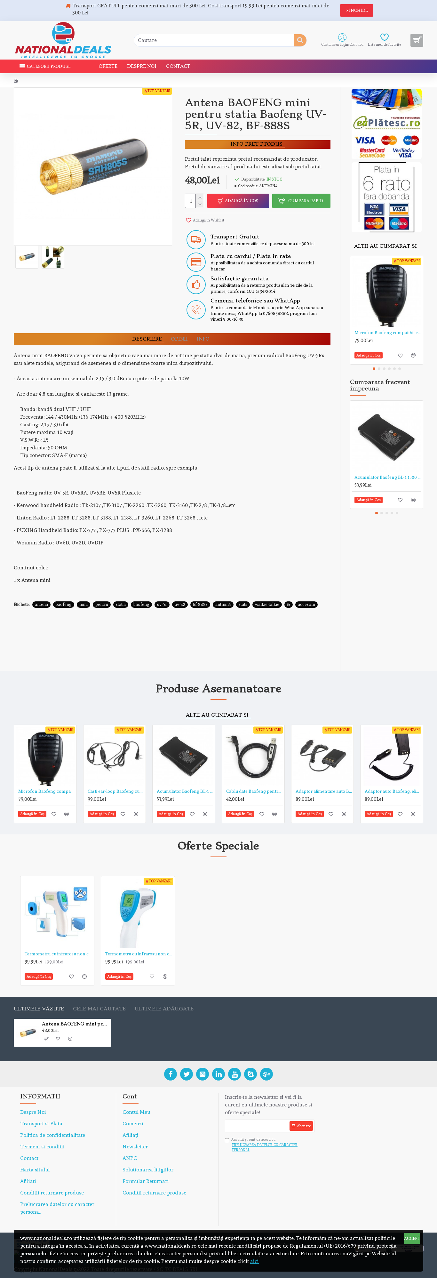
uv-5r (162, 604)
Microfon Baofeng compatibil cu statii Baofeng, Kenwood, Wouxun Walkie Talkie (387, 332)
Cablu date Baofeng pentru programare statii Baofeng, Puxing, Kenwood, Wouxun (254, 791)
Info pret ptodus (256, 144)
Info (203, 339)
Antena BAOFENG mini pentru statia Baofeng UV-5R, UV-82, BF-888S (75, 1023)
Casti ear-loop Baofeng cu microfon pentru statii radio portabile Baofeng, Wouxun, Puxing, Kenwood (116, 791)
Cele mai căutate (99, 1009)
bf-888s (200, 604)
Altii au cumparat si (385, 246)
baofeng (64, 604)
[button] (374, 368)
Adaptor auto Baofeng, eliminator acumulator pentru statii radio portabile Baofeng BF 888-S (393, 791)
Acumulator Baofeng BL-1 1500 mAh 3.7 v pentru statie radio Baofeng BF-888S (387, 477)
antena (41, 604)
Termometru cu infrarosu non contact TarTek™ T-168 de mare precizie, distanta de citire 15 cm (139, 953)
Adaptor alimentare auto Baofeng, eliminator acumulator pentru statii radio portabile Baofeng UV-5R (324, 791)
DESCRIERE (147, 339)
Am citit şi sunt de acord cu (264, 1144)
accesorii (306, 604)
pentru (101, 604)
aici (254, 1261)
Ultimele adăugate (164, 1009)
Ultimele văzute (39, 1009)
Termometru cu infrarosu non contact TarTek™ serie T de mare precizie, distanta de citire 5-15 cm (58, 953)
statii (243, 604)
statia (121, 604)
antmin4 (223, 604)
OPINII (179, 339)
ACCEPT (412, 1238)
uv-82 (180, 604)
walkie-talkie (267, 604)
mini (83, 604)
